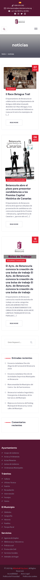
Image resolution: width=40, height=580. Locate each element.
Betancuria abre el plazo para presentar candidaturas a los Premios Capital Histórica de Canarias (18, 192)
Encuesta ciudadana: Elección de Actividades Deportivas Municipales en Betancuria (21, 376)
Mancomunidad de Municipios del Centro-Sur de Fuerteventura (20, 385)
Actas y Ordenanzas (11, 457)
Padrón (7, 486)
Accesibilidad (12, 574)
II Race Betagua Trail (18, 94)
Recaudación (9, 490)
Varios (6, 501)
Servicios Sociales (11, 553)
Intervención (9, 494)
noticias (11, 54)
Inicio (4, 54)
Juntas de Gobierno (11, 464)
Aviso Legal (25, 574)
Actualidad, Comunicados (16, 180)
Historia (7, 520)
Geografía (8, 516)
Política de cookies (30, 576)
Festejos (7, 497)
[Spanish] (20, 3)
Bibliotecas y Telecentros (14, 542)
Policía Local (9, 545)
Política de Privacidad (11, 576)
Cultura (7, 479)
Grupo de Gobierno (11, 453)
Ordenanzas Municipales (13, 468)
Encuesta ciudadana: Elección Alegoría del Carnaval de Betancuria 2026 (21, 366)
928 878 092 (19, 5)
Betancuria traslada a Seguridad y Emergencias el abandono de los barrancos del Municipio (20, 395)
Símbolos (7, 512)
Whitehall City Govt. (20, 568)
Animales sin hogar (11, 557)
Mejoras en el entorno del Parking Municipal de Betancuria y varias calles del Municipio (20, 405)
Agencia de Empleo (11, 538)
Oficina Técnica (10, 483)
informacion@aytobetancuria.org (19, 8)
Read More (14, 122)
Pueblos (7, 523)
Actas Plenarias (10, 460)
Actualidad (11, 89)
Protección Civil (10, 549)
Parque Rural (9, 527)
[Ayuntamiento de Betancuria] (20, 21)
